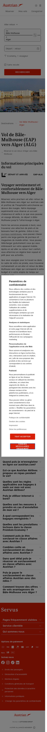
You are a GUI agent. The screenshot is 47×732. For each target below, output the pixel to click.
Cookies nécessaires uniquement (22, 446)
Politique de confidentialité (19, 418)
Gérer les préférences (17, 429)
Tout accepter (22, 436)
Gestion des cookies (17, 421)
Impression (13, 425)
